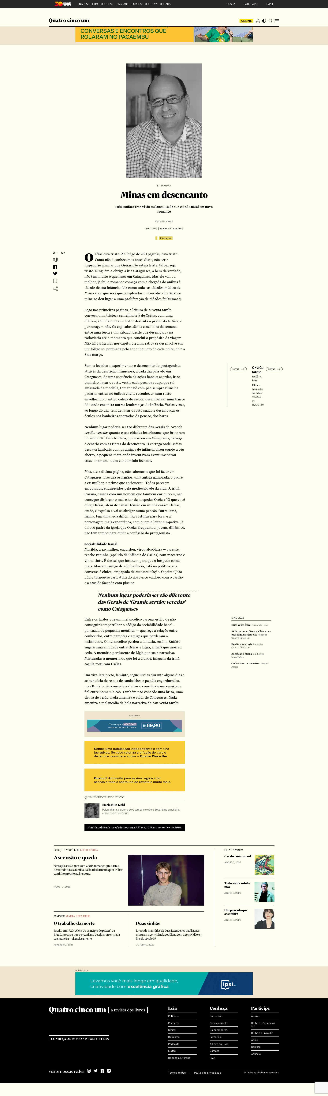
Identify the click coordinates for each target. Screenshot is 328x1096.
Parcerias (215, 1037)
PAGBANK (123, 4)
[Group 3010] (134, 780)
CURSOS (137, 4)
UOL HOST (107, 4)
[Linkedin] (109, 1071)
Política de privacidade (207, 1072)
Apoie (254, 1040)
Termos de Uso (176, 1072)
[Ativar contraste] (264, 21)
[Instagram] (89, 1071)
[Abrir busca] (270, 21)
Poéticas (173, 1023)
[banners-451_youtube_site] (164, 30)
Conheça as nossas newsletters (80, 1039)
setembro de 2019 (169, 827)
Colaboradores (218, 1030)
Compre (255, 1046)
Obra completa (218, 1023)
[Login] (258, 21)
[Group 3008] (134, 753)
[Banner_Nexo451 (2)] (134, 726)
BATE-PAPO (251, 4)
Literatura (164, 185)
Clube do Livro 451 (262, 1033)
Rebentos (174, 1037)
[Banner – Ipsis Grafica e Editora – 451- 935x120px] (164, 983)
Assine (246, 20)
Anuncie (256, 1053)
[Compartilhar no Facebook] (55, 267)
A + (63, 252)
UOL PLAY (151, 4)
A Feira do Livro (219, 1044)
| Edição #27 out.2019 (170, 228)
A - (55, 252)
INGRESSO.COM (88, 4)
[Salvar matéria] (55, 281)
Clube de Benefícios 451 (263, 1025)
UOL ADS (165, 4)
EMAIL (270, 4)
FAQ (212, 1057)
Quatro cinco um (69, 20)
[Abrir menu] (277, 20)
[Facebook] (102, 1071)
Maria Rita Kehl (164, 221)
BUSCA (231, 4)
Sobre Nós (216, 1016)
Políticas (173, 1016)
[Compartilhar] (55, 288)
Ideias (171, 1030)
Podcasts (173, 1044)
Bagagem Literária (179, 1057)
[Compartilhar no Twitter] (55, 273)
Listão (172, 1050)
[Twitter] (96, 1071)
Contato (214, 1050)
